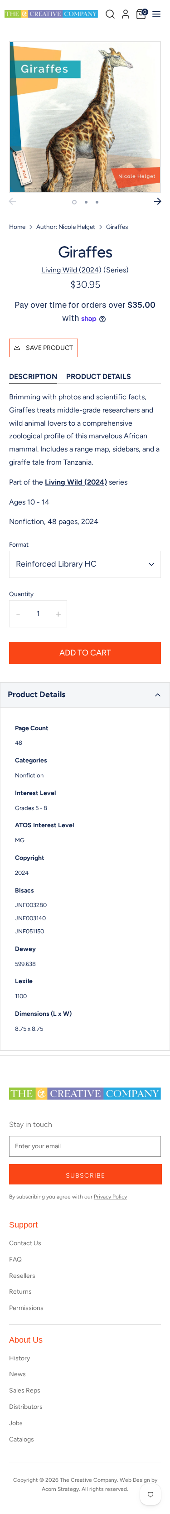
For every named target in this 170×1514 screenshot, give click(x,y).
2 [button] (86, 202)
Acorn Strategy (60, 1489)
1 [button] (74, 202)
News (17, 1374)
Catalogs (21, 1439)
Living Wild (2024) (72, 270)
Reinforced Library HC (56, 564)
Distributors (26, 1407)
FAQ (15, 1259)
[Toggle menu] (155, 14)
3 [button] (97, 202)
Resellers (22, 1276)
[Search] (110, 14)
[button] (85, 695)
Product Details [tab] (98, 376)
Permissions (26, 1308)
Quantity (21, 593)
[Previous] (12, 201)
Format (19, 544)
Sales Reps (24, 1390)
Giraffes (117, 226)
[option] (85, 117)
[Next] (158, 201)
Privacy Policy (110, 1197)
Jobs (16, 1423)
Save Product (48, 348)
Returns (20, 1292)
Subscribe (85, 1175)
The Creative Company (88, 1480)
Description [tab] (33, 376)
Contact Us (25, 1243)
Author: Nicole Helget (65, 226)
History (19, 1358)
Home (17, 226)
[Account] (125, 13)
